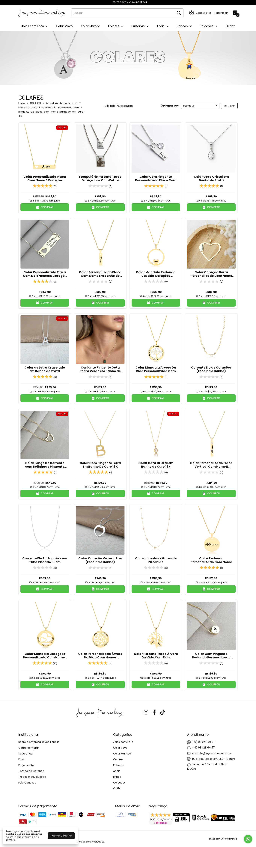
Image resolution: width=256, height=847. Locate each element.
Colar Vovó (64, 26)
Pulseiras (137, 26)
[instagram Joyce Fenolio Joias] (146, 712)
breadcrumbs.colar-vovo (61, 103)
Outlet (230, 26)
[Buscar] (178, 12)
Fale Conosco (27, 782)
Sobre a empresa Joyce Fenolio (38, 742)
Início (21, 103)
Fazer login (221, 13)
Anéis (160, 26)
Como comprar (28, 748)
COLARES (35, 103)
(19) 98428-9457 (203, 742)
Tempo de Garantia (31, 771)
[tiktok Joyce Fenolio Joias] (162, 712)
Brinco (117, 777)
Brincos (182, 26)
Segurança (25, 753)
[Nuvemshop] (223, 839)
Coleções (206, 26)
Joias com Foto (32, 26)
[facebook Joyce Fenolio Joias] (154, 712)
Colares (113, 26)
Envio (21, 759)
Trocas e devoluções (32, 777)
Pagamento (26, 765)
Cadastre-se (203, 13)
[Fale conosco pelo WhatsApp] (248, 839)
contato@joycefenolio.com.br (212, 753)
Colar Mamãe (90, 26)
